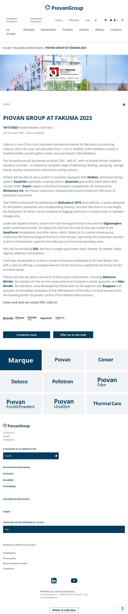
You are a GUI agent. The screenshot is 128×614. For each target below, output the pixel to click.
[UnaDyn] (64, 404)
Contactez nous (27, 335)
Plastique (28, 29)
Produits (68, 29)
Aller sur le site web (73, 335)
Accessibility (9, 486)
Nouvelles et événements (28, 48)
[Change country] (95, 20)
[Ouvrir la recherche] (123, 20)
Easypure (109, 286)
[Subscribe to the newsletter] (56, 455)
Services (84, 29)
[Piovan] (64, 360)
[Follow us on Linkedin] (106, 20)
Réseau (100, 29)
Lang (88, 20)
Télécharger (74, 20)
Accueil (7, 48)
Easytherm (10, 232)
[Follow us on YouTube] (111, 20)
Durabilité (8, 480)
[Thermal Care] (107, 404)
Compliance (8, 568)
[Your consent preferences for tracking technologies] (123, 608)
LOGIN (6, 511)
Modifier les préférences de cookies (19, 544)
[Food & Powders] (21, 404)
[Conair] (107, 360)
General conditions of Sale (15, 563)
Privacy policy (9, 558)
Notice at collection (64, 610)
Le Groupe (10, 31)
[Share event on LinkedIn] (124, 105)
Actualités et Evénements (11, 20)
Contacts (58, 20)
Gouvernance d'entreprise (36, 20)
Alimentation (48, 29)
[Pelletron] (64, 382)
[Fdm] (107, 382)
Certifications (9, 553)
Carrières (116, 29)
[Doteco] (21, 382)
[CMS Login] (115, 20)
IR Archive (8, 473)
